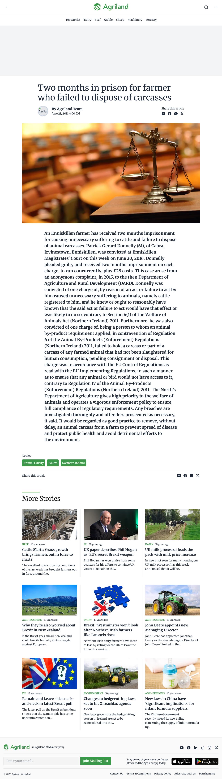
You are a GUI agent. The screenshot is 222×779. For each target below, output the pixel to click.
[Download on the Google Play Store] (207, 761)
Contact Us (116, 773)
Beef (97, 19)
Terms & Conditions (138, 773)
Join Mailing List (95, 761)
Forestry (151, 19)
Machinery (135, 19)
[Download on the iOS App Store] (181, 761)
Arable (108, 19)
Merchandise (207, 773)
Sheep (120, 19)
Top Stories (73, 19)
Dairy (87, 19)
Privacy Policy (162, 773)
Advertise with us (185, 773)
